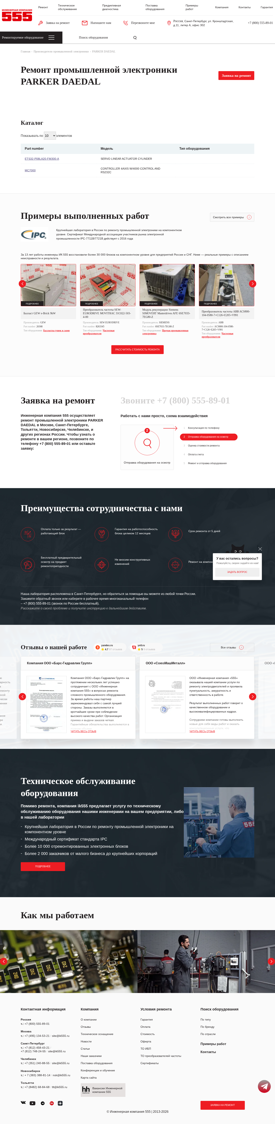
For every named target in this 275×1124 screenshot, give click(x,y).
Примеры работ (213, 1044)
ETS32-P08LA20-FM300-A (42, 158)
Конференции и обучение (98, 1070)
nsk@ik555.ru (61, 1075)
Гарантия (267, 7)
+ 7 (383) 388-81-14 (37, 1075)
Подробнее (43, 866)
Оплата (145, 1026)
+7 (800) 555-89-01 (260, 23)
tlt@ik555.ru (59, 1087)
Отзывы (86, 1026)
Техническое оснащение (97, 1034)
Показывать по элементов (46, 135)
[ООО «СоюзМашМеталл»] (165, 704)
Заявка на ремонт (222, 1105)
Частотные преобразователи (99, 332)
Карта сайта (89, 1077)
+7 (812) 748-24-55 (33, 1051)
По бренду (207, 1026)
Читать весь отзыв (83, 731)
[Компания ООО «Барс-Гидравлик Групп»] (46, 704)
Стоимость (148, 1034)
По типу (206, 1019)
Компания (221, 7)
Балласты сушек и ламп (56, 330)
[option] (48, 298)
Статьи (85, 1048)
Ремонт (43, 7)
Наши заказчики (91, 1055)
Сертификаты (150, 1063)
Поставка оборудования (97, 1063)
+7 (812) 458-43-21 (37, 1047)
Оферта (146, 1041)
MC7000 (30, 170)
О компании (89, 1019)
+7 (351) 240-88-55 (37, 1063)
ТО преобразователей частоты (161, 1055)
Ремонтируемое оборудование (22, 37)
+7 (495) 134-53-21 (37, 1035)
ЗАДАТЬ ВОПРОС (237, 572)
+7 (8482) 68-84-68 (37, 1087)
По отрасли (208, 1034)
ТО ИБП (146, 1048)
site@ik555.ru (60, 1035)
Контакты (245, 7)
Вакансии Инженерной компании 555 (107, 1090)
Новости (86, 1041)
